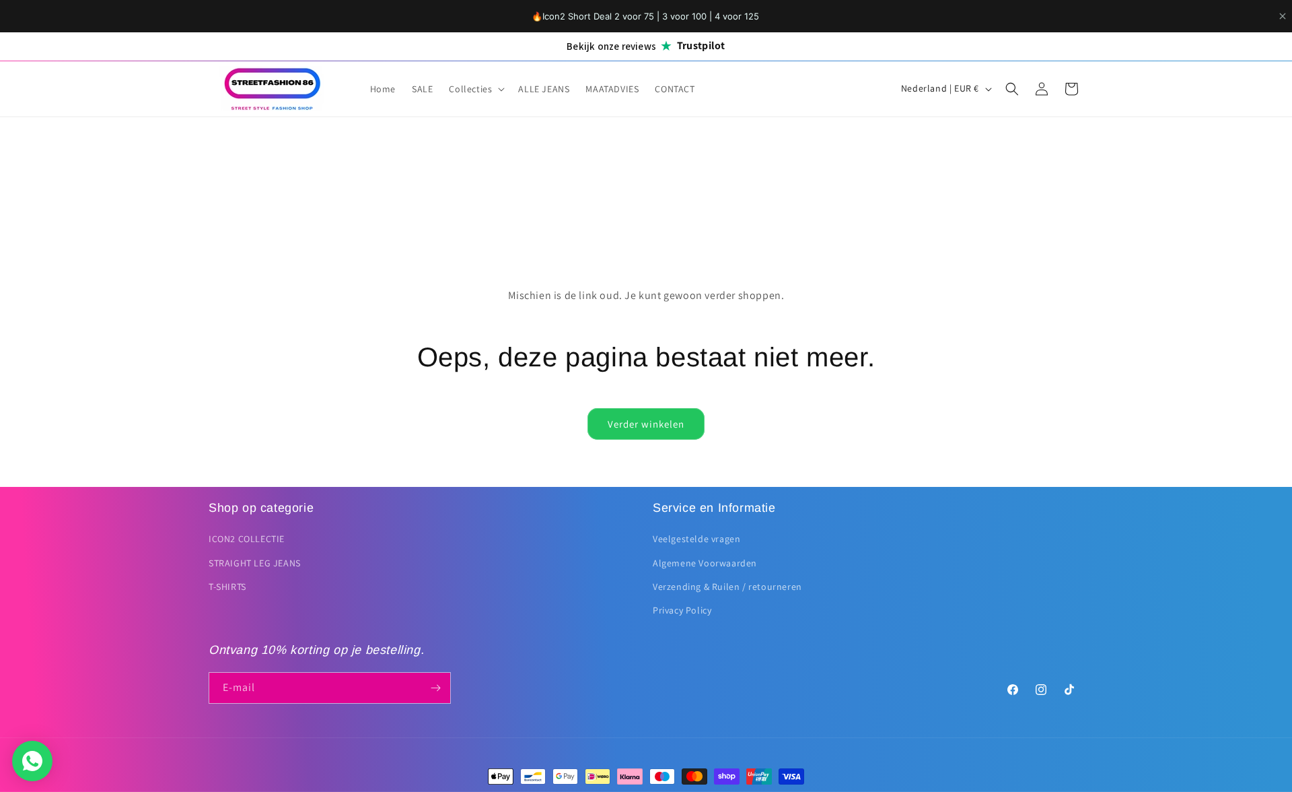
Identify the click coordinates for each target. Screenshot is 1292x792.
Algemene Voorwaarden (705, 563)
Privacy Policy (682, 610)
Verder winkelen (646, 424)
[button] (475, 89)
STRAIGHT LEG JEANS (255, 563)
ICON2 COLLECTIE (247, 539)
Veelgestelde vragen (696, 539)
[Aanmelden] (435, 688)
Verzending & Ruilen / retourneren (727, 587)
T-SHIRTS (227, 587)
